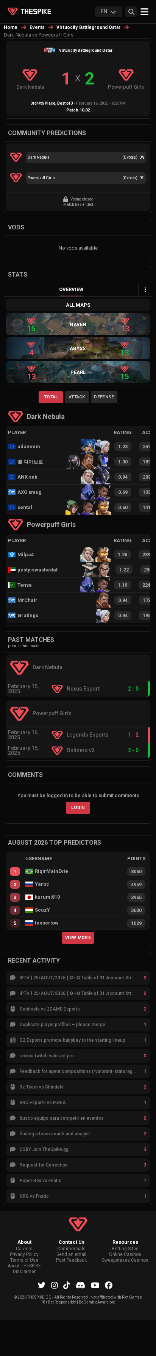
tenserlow (47, 923)
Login (78, 807)
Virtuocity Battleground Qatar (88, 27)
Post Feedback (71, 1260)
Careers (24, 1248)
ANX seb (27, 477)
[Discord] (80, 1285)
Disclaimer (24, 1271)
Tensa (24, 585)
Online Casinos (125, 1254)
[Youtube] (95, 1285)
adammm (28, 446)
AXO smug (29, 492)
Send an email (71, 1254)
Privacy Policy (24, 1254)
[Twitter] (41, 1285)
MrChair (27, 600)
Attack (77, 396)
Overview (71, 289)
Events (37, 27)
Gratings (27, 615)
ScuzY (42, 910)
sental (24, 507)
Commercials (71, 1248)
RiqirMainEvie (51, 871)
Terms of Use (24, 1260)
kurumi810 (47, 897)
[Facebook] (108, 1285)
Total (51, 396)
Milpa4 (25, 554)
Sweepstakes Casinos (125, 1260)
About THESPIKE (24, 1266)
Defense (104, 396)
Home (11, 27)
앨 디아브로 (30, 462)
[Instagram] (54, 1285)
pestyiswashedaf (33, 570)
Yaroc (42, 884)
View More (78, 937)
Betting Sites (125, 1248)
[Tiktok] (66, 1285)
